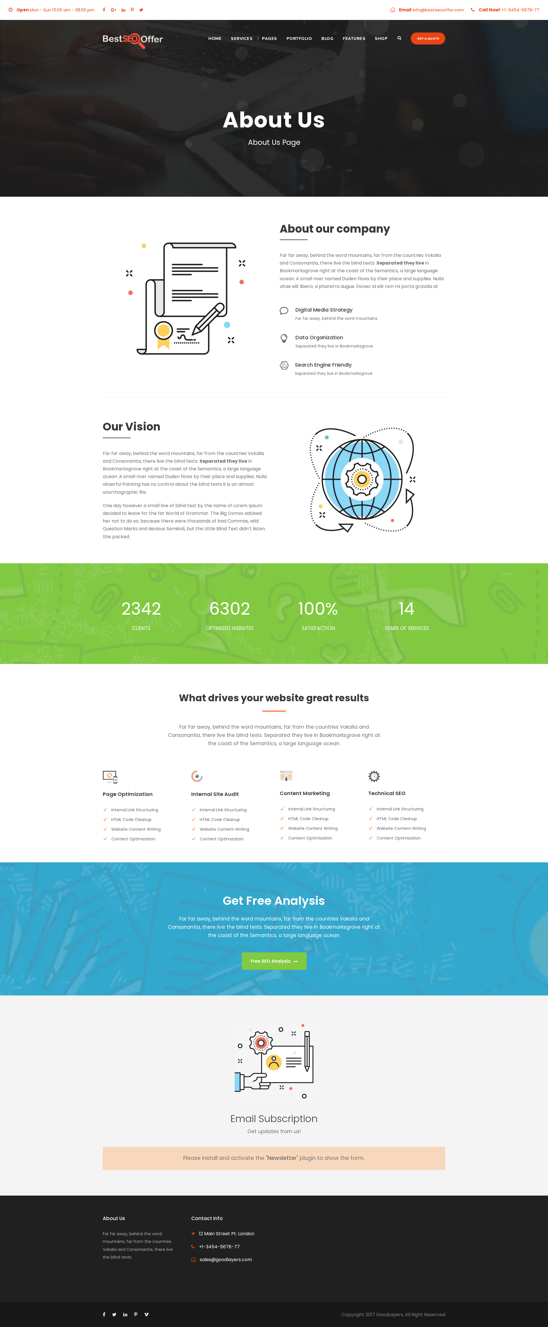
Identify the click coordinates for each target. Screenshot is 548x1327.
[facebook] (104, 10)
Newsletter (282, 1158)
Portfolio (299, 38)
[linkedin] (123, 10)
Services (242, 38)
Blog (327, 38)
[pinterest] (132, 10)
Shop (381, 38)
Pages (269, 38)
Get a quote (428, 38)
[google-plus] (113, 10)
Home (214, 38)
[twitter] (141, 10)
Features (354, 38)
